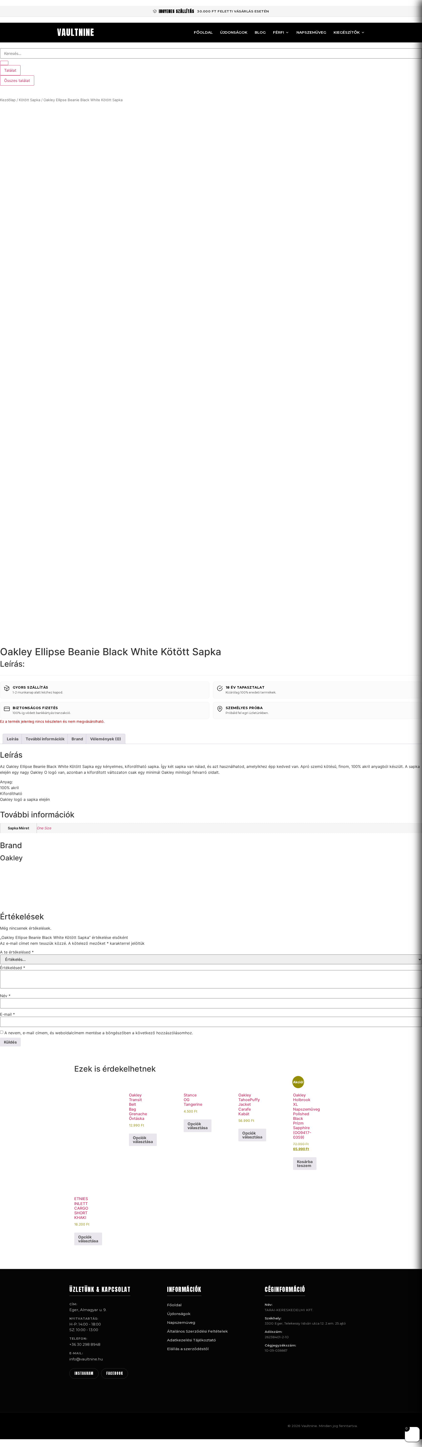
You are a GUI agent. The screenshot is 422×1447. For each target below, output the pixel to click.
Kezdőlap (8, 100)
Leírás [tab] (13, 738)
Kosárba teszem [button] (305, 1163)
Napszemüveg (311, 32)
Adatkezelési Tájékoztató (191, 1340)
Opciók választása (143, 1139)
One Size (44, 828)
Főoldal (203, 32)
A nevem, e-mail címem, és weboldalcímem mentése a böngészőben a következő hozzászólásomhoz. (98, 1033)
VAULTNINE (75, 32)
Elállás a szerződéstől (188, 1349)
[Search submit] (4, 63)
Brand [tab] (77, 738)
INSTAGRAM (84, 1373)
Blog (260, 32)
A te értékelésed (17, 952)
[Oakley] (18, 901)
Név (5, 996)
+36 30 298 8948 (84, 1344)
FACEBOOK (114, 1373)
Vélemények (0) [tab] (105, 738)
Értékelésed (12, 968)
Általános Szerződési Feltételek (197, 1331)
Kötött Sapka (29, 100)
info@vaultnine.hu (86, 1359)
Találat (10, 70)
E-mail (7, 1014)
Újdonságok (233, 32)
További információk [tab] (45, 738)
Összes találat (17, 80)
